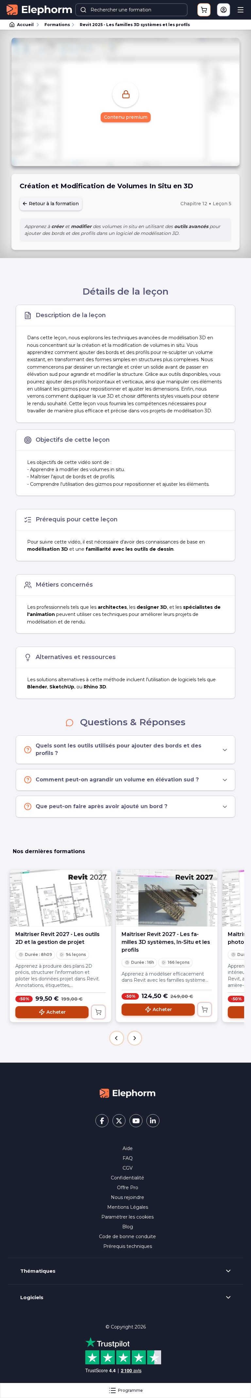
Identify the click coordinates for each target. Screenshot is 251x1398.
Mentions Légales (127, 1207)
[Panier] (203, 9)
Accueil (25, 24)
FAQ (128, 1158)
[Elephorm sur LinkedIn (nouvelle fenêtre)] (152, 1120)
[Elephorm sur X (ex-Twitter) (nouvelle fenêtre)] (119, 1120)
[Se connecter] (223, 9)
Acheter (56, 1012)
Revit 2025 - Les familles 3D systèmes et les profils (135, 24)
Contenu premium (125, 117)
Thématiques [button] (38, 1271)
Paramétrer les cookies (127, 1217)
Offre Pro (127, 1188)
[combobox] (131, 9)
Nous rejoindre (127, 1197)
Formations (57, 24)
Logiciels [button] (31, 1297)
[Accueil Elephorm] (127, 1093)
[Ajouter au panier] (98, 1012)
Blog (127, 1227)
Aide (128, 1148)
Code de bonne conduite (127, 1236)
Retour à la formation (53, 204)
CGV (128, 1168)
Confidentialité (127, 1178)
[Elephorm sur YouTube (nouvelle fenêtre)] (135, 1120)
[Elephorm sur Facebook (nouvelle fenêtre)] (102, 1120)
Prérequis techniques (127, 1246)
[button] (116, 1038)
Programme (130, 1390)
